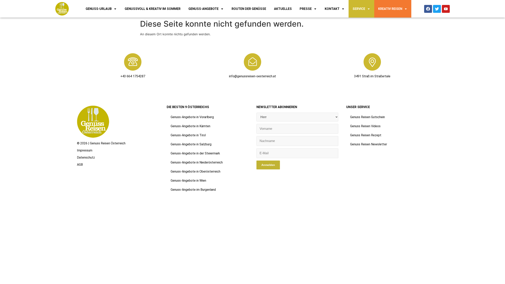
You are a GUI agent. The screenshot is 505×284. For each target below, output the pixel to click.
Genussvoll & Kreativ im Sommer (152, 9)
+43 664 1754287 (132, 76)
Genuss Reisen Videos (365, 126)
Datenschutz (86, 157)
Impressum (84, 150)
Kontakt (332, 9)
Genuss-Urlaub (99, 9)
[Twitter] (437, 9)
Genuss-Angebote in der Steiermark (195, 153)
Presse (306, 9)
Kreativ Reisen (390, 9)
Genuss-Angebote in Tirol (188, 135)
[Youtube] (446, 9)
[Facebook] (428, 9)
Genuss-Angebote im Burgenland (193, 190)
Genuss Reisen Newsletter (368, 144)
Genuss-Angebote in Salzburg (191, 144)
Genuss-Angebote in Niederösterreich (197, 162)
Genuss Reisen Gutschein (367, 117)
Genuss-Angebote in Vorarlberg (192, 117)
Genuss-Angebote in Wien (188, 180)
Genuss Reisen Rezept (365, 135)
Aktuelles (283, 9)
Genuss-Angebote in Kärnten (190, 126)
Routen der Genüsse (249, 9)
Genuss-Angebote (203, 9)
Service (359, 9)
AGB (80, 164)
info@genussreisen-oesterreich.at (252, 76)
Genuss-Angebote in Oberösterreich (195, 171)
